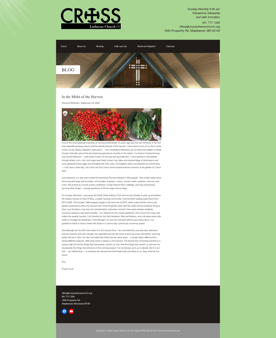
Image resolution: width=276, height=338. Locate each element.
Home (64, 46)
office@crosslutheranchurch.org (77, 292)
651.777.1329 (68, 296)
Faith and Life (120, 46)
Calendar (170, 46)
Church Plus (140, 330)
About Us (81, 46)
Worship (100, 46)
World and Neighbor (146, 46)
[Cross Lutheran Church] (94, 27)
